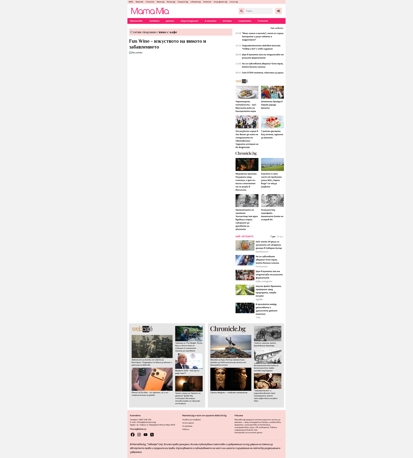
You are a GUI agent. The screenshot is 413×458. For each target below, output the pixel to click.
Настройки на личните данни (248, 432)
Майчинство (136, 21)
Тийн (258, 317)
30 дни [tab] (280, 236)
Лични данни (188, 423)
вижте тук (252, 430)
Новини (185, 429)
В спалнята (210, 21)
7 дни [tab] (273, 236)
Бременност (262, 251)
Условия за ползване (191, 419)
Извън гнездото (264, 281)
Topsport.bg (183, 2)
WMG (131, 2)
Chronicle (150, 2)
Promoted (263, 21)
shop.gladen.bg (220, 2)
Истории (227, 21)
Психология (261, 266)
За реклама (187, 426)
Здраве (259, 299)
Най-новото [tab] (277, 28)
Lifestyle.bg (196, 2)
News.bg (160, 2)
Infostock (207, 2)
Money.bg (171, 2)
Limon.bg (234, 2)
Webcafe (139, 2)
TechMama (154, 21)
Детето (170, 21)
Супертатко (244, 21)
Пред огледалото (189, 21)
